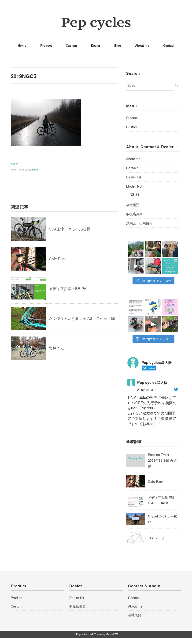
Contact (168, 45)
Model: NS (134, 186)
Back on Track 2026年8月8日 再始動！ (162, 460)
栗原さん (56, 348)
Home (22, 45)
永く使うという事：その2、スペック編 (82, 318)
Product (46, 45)
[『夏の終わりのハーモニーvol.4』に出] (170, 307)
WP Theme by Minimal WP (104, 634)
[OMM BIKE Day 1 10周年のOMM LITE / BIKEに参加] (153, 249)
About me (142, 45)
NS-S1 (134, 194)
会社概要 (132, 204)
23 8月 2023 (145, 390)
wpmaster (33, 169)
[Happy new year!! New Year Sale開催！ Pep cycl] (170, 266)
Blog (117, 45)
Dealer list (133, 177)
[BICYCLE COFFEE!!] (136, 266)
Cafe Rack (57, 258)
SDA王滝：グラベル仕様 (69, 229)
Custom (71, 45)
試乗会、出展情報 (139, 223)
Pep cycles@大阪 (152, 382)
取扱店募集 (134, 213)
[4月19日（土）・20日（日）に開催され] (170, 249)
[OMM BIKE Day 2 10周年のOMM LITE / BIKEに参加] (136, 249)
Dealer (95, 45)
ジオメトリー (158, 538)
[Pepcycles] (96, 20)
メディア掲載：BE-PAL (69, 288)
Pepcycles (81, 634)
